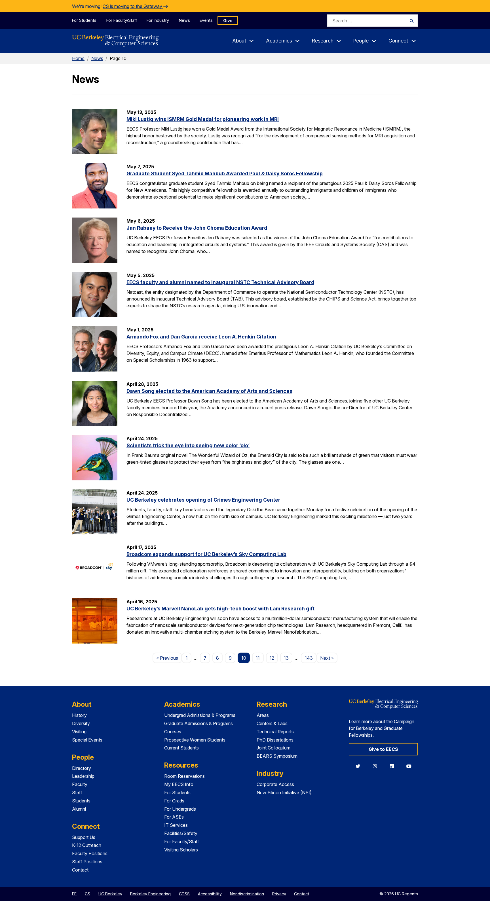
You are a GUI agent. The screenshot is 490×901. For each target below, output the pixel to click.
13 (286, 658)
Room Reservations (184, 776)
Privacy (279, 893)
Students (81, 801)
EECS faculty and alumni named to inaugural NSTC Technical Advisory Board (220, 282)
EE (74, 893)
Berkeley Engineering (150, 893)
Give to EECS (383, 749)
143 (309, 658)
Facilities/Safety (180, 833)
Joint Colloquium (273, 748)
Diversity (81, 723)
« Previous (169, 658)
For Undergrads (180, 809)
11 (258, 658)
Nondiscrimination (247, 893)
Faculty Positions (89, 853)
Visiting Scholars (181, 850)
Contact (80, 870)
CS (87, 893)
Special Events (87, 740)
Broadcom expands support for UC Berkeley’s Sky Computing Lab (206, 554)
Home (78, 58)
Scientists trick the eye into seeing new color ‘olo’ (188, 445)
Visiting (79, 731)
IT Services (176, 825)
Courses (172, 731)
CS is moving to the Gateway (133, 6)
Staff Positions (87, 861)
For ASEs (174, 817)
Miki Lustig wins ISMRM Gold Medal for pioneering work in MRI (202, 119)
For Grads (174, 801)
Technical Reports (275, 731)
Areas (263, 715)
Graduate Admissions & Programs (198, 723)
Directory (81, 768)
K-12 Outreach (86, 845)
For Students (84, 20)
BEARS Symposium (277, 756)
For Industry (158, 20)
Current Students (181, 748)
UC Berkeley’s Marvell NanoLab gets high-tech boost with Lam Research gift (220, 609)
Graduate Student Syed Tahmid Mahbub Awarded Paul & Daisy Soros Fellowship (224, 173)
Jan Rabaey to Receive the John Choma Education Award (196, 228)
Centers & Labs (272, 723)
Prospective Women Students (194, 740)
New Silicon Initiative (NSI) (284, 792)
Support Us (83, 837)
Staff (77, 792)
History (79, 715)
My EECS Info (178, 784)
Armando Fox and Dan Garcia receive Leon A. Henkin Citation (201, 337)
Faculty (79, 784)
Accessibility (210, 893)
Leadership (83, 776)
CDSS (184, 893)
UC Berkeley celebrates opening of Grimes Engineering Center (203, 500)
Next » (328, 658)
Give (228, 20)
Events (206, 20)
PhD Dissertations (275, 740)
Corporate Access (275, 784)
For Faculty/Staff (121, 20)
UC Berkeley (110, 893)
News (184, 20)
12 (272, 658)
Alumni (79, 809)
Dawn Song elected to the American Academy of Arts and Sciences (209, 391)
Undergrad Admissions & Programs (199, 715)
